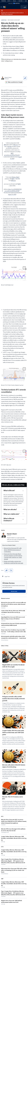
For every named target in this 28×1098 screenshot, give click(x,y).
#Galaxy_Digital (15, 177)
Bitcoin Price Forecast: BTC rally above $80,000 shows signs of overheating (13, 549)
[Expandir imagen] (24, 267)
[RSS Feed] (11, 570)
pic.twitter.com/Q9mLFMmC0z (12, 155)
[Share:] (25, 78)
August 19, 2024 (12, 194)
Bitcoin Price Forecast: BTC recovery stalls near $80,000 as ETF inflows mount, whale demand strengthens (13, 604)
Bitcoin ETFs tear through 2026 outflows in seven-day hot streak (13, 829)
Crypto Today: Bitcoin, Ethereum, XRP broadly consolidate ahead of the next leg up (13, 838)
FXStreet (7, 78)
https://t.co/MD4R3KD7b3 (14, 189)
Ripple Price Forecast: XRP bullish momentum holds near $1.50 (11, 901)
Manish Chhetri (8, 77)
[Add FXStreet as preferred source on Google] (14, 82)
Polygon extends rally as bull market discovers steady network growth (13, 698)
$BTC (5, 144)
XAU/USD (20, 0)
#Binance (15, 144)
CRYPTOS (3, 20)
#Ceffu (9, 146)
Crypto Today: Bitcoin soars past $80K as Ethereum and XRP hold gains (13, 732)
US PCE (8, 0)
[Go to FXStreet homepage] (4, 7)
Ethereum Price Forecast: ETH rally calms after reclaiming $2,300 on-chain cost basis (14, 870)
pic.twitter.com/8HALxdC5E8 (12, 191)
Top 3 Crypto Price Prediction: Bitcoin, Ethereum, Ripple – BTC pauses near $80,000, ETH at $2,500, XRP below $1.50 (13, 860)
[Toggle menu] (1, 7)
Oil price (14, 0)
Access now (14, 591)
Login (24, 7)
